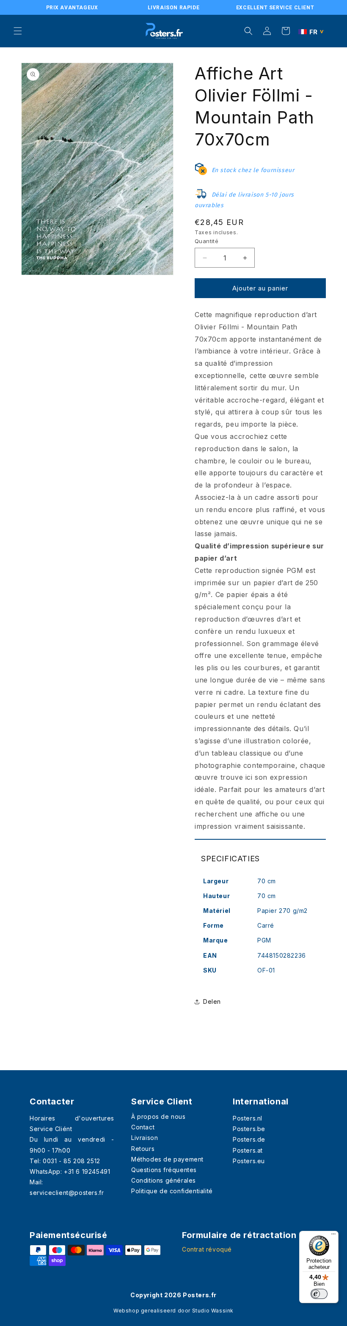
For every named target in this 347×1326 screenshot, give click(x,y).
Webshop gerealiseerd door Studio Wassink (173, 1310)
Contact (142, 1127)
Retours (142, 1148)
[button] (17, 31)
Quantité (206, 241)
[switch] (319, 1294)
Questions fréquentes (164, 1169)
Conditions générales (163, 1180)
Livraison (144, 1137)
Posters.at (248, 1150)
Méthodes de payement (167, 1159)
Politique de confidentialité (172, 1190)
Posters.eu (249, 1160)
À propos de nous (158, 1116)
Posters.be (249, 1128)
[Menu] (333, 1236)
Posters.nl (247, 1118)
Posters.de (249, 1139)
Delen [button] (212, 1001)
